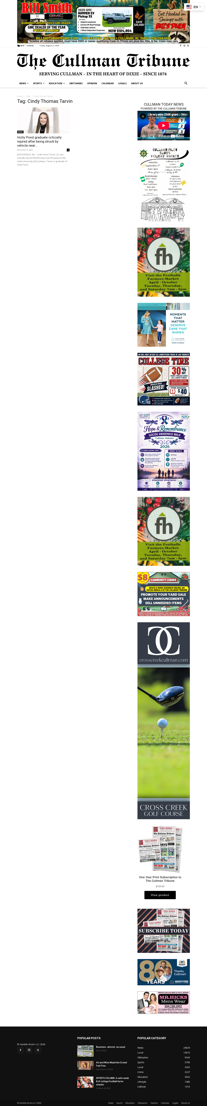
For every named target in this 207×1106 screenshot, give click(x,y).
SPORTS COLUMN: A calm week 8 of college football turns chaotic (112, 1081)
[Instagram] (184, 46)
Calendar (165, 1103)
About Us (185, 1103)
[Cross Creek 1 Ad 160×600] (163, 720)
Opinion (154, 1103)
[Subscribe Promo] (163, 930)
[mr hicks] (163, 1002)
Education (130, 1103)
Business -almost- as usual (110, 1047)
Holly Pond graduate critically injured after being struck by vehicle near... (39, 141)
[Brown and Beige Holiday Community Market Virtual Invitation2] (163, 184)
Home (20, 96)
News (20, 132)
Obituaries (142, 1103)
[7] (103, 21)
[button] (186, 83)
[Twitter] (188, 46)
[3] (163, 324)
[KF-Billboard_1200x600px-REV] (163, 971)
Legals (175, 1103)
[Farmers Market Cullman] (163, 261)
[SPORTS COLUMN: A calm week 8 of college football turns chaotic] (85, 1082)
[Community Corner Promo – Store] (163, 593)
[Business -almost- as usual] (85, 1051)
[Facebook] (181, 46)
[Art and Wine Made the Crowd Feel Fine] (85, 1065)
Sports (119, 1103)
